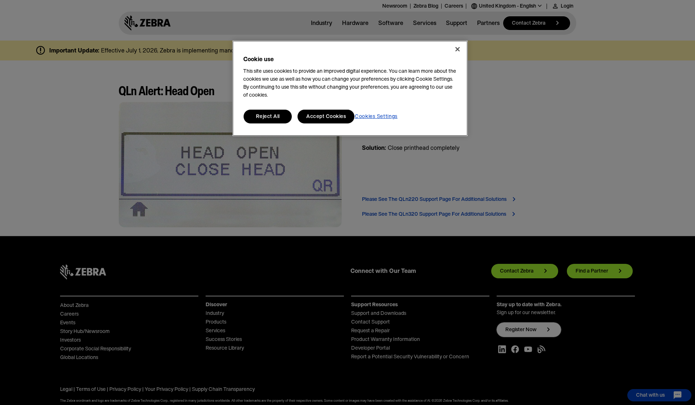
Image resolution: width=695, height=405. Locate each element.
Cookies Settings (376, 116)
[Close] (458, 49)
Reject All (268, 116)
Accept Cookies (326, 116)
